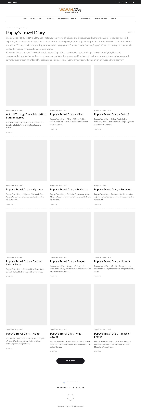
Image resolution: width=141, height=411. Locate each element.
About (113, 19)
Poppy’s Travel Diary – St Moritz (69, 189)
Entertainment (101, 19)
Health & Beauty (36, 19)
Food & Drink (85, 19)
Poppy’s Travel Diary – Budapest (113, 189)
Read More (9, 132)
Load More (70, 361)
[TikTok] (129, 2)
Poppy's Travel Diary (12, 110)
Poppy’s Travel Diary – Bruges (67, 261)
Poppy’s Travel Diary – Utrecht (112, 261)
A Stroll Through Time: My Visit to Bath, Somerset (26, 116)
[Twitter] (119, 2)
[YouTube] (83, 387)
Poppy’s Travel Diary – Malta (22, 333)
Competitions (63, 19)
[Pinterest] (126, 2)
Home (25, 19)
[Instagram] (122, 2)
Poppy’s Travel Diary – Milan (66, 114)
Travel (73, 19)
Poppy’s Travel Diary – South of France (112, 335)
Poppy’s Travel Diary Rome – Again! (66, 335)
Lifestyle (50, 19)
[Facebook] (115, 2)
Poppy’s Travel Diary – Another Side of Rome (24, 263)
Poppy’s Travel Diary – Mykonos (24, 189)
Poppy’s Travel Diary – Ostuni (111, 114)
